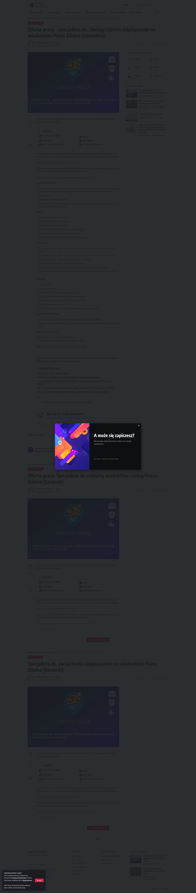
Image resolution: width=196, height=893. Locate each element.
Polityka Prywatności (18, 878)
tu (24, 888)
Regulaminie (27, 880)
